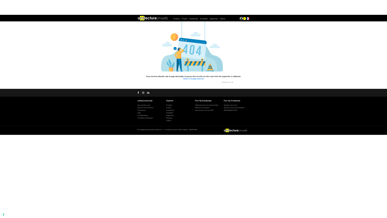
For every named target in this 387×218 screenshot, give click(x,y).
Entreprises (170, 110)
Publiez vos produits (202, 108)
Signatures (170, 115)
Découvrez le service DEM (204, 110)
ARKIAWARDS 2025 (230, 110)
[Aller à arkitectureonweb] (155, 18)
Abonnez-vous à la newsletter (234, 108)
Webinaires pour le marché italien (206, 105)
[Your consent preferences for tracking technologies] (3, 214)
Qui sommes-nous (144, 105)
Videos (168, 121)
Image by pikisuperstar (225, 82)
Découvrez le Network (145, 108)
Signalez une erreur (230, 105)
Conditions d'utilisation (145, 118)
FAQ (139, 113)
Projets (168, 108)
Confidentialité (143, 115)
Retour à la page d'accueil (193, 79)
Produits (169, 105)
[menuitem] (177, 18)
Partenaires (142, 110)
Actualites (169, 113)
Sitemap (169, 118)
